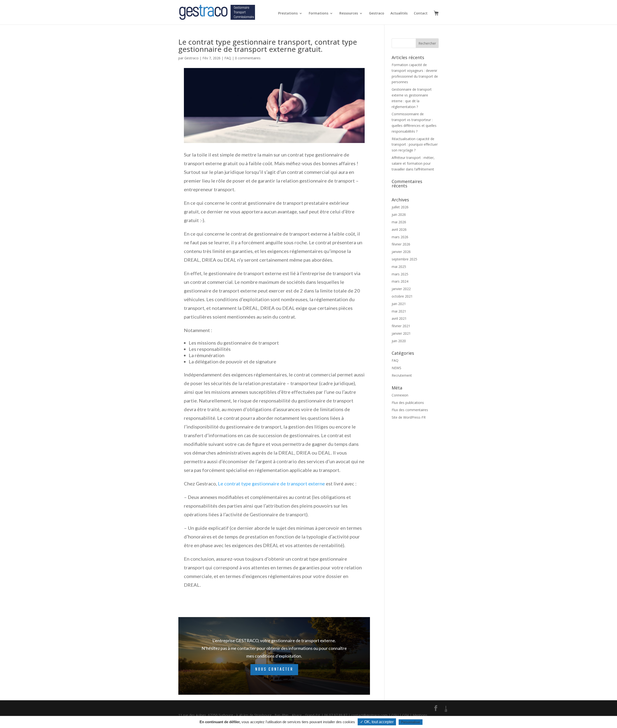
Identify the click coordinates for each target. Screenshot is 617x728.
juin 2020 (399, 341)
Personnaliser (410, 722)
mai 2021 (399, 311)
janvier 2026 (401, 251)
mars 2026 (400, 237)
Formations (318, 13)
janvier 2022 (401, 288)
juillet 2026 (400, 207)
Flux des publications (408, 402)
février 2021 (401, 326)
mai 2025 (399, 266)
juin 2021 (399, 303)
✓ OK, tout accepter (377, 722)
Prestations (288, 13)
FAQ (227, 58)
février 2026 (401, 244)
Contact (421, 13)
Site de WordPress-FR (409, 417)
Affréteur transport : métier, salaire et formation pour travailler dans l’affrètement (413, 163)
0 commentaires (248, 58)
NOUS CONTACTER (274, 669)
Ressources (348, 13)
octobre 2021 (402, 296)
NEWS (396, 368)
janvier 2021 (401, 333)
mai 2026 (399, 222)
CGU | (396, 715)
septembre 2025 (404, 259)
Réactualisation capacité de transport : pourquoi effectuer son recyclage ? (415, 144)
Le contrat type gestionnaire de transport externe (271, 483)
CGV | (407, 715)
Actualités (399, 13)
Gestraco (376, 13)
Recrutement (402, 375)
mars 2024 (400, 281)
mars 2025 (400, 274)
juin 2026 (399, 214)
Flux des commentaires (410, 410)
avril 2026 (399, 229)
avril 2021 (399, 318)
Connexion (400, 395)
